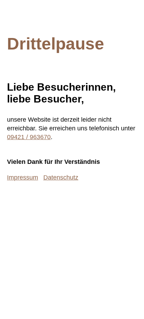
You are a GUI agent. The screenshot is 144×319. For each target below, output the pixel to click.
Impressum (22, 177)
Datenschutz (60, 177)
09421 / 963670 (29, 137)
